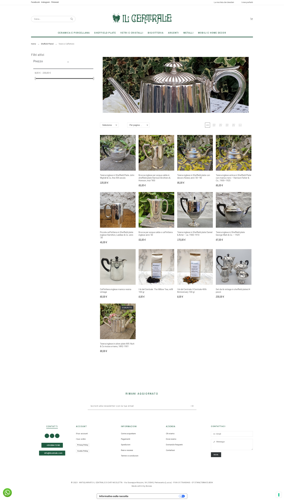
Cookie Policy (82, 451)
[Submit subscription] (192, 405)
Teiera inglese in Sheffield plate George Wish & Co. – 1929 (230, 233)
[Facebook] (47, 436)
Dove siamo (171, 439)
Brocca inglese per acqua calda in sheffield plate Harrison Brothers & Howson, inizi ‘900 (154, 178)
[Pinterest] (57, 436)
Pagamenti (125, 439)
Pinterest (55, 2)
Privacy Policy (82, 445)
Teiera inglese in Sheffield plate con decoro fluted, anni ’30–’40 (193, 176)
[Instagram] (52, 436)
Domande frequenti (174, 445)
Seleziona (107, 125)
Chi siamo (170, 433)
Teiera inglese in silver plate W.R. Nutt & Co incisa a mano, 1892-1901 (117, 345)
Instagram (45, 2)
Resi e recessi (127, 450)
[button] (79, 62)
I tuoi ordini (81, 439)
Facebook (35, 2)
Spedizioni (125, 445)
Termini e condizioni (129, 456)
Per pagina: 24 (136, 125)
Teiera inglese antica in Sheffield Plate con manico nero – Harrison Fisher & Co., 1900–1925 (233, 178)
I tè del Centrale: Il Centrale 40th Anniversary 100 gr (192, 290)
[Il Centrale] (142, 19)
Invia (216, 455)
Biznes (149, 486)
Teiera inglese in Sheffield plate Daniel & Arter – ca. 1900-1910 (194, 233)
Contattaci (170, 450)
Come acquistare (128, 433)
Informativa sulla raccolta (113, 496)
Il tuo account (82, 433)
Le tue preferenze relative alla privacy (155, 496)
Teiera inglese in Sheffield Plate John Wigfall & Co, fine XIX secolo (117, 176)
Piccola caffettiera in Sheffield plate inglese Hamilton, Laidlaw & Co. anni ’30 (116, 235)
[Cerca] (72, 19)
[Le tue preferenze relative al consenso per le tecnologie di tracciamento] (279, 495)
